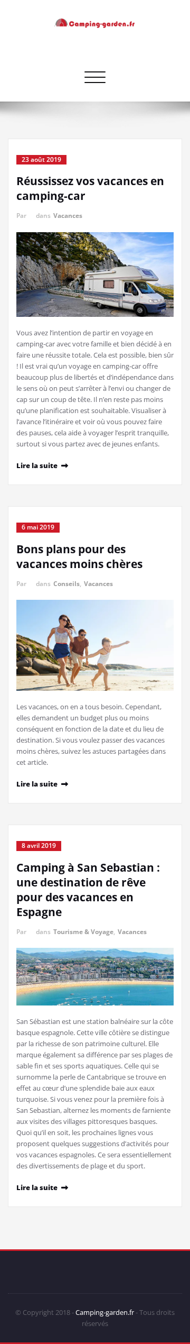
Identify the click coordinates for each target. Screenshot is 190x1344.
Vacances (67, 215)
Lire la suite (37, 465)
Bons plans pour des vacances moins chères (79, 556)
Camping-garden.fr (104, 1312)
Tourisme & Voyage (83, 931)
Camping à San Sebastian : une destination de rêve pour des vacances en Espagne (88, 889)
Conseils (66, 583)
